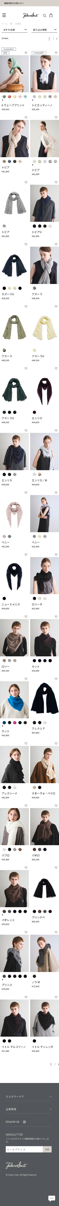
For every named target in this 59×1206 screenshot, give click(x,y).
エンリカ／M (39, 480)
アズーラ (37, 294)
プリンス (7, 985)
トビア (6, 167)
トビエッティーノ (42, 105)
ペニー (6, 542)
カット (36, 666)
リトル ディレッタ (42, 1047)
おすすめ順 (9, 29)
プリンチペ (38, 917)
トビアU (37, 232)
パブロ (6, 855)
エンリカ (37, 418)
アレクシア (38, 728)
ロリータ (37, 604)
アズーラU (38, 356)
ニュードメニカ (11, 604)
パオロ (36, 855)
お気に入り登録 (26, 53)
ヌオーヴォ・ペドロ (43, 793)
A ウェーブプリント (13, 105)
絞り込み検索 (40, 29)
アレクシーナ (9, 793)
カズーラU (8, 294)
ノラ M (36, 982)
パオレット (8, 920)
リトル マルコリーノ (14, 1047)
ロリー (6, 666)
